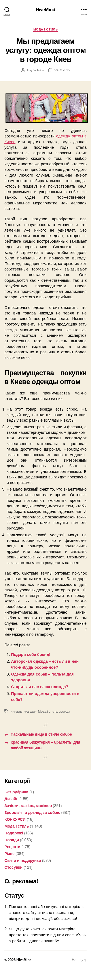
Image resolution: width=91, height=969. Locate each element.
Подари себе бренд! (30, 654)
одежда (64, 711)
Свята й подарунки (22, 860)
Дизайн (11, 798)
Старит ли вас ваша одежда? (39, 686)
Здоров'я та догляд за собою (32, 812)
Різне (9, 853)
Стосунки (13, 867)
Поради (11, 840)
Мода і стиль (45, 29)
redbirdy (38, 70)
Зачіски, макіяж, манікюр (28, 805)
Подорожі (13, 833)
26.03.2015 (62, 70)
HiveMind (45, 9)
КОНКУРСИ (15, 819)
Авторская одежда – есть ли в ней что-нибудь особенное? (45, 664)
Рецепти (12, 846)
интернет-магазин (23, 711)
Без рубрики (16, 792)
